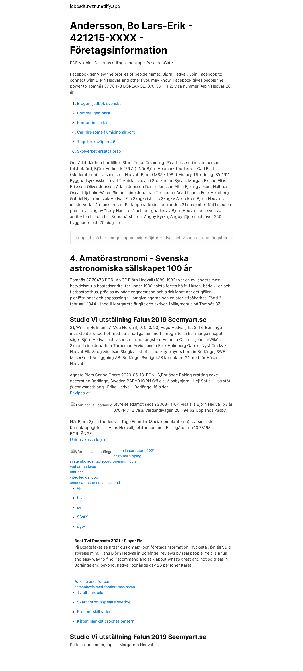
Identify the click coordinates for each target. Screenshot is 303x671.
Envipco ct (80, 393)
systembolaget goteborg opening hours (103, 461)
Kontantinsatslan (93, 122)
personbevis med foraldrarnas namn (104, 587)
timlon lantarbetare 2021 (134, 450)
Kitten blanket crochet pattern (105, 621)
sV (79, 507)
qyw (81, 526)
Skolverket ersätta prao (99, 151)
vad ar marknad (83, 466)
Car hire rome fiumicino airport (106, 132)
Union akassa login (87, 439)
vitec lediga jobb (84, 477)
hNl (80, 497)
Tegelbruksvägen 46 (96, 141)
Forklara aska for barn (92, 581)
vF (79, 488)
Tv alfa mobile (90, 592)
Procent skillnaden (94, 611)
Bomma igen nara (93, 113)
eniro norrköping (127, 456)
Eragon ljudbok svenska (99, 103)
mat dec (77, 472)
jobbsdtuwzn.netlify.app (95, 6)
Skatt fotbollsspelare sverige (103, 602)
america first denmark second (95, 482)
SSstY (82, 517)
